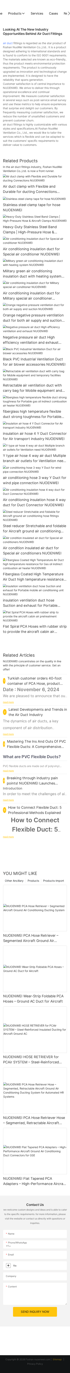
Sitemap (57, 1359)
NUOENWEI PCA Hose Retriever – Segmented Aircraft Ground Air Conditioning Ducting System (30, 938)
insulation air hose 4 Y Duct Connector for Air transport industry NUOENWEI (35, 436)
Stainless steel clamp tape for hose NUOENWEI (31, 207)
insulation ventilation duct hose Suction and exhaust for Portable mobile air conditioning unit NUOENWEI (30, 603)
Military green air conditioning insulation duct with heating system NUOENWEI (32, 274)
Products (33, 880)
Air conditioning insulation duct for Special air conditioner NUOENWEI (31, 251)
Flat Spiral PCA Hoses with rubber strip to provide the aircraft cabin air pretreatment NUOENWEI (35, 629)
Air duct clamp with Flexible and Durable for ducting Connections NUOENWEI (30, 189)
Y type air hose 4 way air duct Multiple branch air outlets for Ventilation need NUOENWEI (34, 458)
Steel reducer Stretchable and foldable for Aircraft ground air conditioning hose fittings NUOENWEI (34, 529)
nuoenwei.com (42, 1359)
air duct (8, 43)
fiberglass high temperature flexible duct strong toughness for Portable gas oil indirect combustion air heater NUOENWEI (33, 414)
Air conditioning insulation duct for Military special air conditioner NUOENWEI (31, 296)
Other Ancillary (14, 880)
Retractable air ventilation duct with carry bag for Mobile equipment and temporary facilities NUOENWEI (32, 388)
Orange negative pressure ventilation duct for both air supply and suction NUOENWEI (33, 318)
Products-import (53, 880)
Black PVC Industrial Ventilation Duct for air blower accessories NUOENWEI (34, 361)
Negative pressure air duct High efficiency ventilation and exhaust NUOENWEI (31, 340)
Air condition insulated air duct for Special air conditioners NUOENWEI (32, 550)
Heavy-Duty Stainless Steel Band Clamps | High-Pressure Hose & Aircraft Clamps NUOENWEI (30, 230)
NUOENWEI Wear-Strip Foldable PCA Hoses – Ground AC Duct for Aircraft (33, 998)
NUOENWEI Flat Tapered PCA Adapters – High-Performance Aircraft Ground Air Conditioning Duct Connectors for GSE (34, 1181)
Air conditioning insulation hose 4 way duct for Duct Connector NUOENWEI (34, 502)
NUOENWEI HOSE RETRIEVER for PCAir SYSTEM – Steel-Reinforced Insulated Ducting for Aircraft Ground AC (33, 1060)
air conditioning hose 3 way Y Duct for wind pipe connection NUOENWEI (34, 480)
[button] (69, 13)
